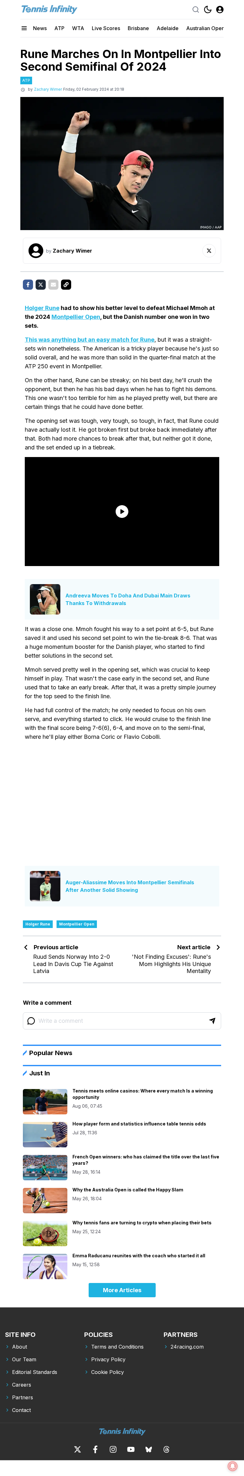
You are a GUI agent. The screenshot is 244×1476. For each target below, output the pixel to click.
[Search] (196, 9)
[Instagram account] (113, 1449)
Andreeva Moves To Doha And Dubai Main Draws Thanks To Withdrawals (127, 599)
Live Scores (106, 28)
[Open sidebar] (24, 28)
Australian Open (205, 28)
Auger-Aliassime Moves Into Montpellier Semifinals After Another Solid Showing (129, 886)
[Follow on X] (209, 250)
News (40, 28)
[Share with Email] (53, 285)
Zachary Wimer (48, 89)
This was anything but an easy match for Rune (89, 339)
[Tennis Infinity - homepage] (49, 9)
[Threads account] (166, 1449)
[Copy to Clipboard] (66, 285)
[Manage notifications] (232, 1466)
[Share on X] (41, 285)
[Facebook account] (95, 1449)
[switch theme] (207, 9)
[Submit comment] (212, 1020)
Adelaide (168, 28)
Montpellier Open (75, 316)
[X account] (77, 1449)
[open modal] (220, 9)
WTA (78, 28)
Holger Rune (42, 308)
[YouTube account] (131, 1449)
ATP (59, 28)
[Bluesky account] (148, 1449)
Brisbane (138, 28)
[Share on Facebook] (28, 285)
